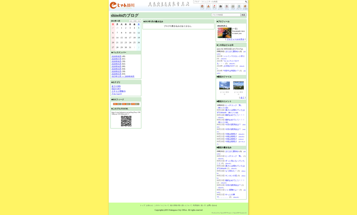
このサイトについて (161, 205)
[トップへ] (128, 5)
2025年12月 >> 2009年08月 (123, 76)
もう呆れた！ (231, 171)
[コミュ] (227, 6)
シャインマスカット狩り (234, 56)
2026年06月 (116, 61)
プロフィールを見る (235, 39)
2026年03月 (116, 69)
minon (241, 139)
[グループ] (239, 6)
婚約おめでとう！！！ (235, 115)
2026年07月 (116, 59)
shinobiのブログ (125, 15)
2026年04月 (116, 66)
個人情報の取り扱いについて (181, 205)
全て (242, 98)
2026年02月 (116, 71)
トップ (142, 205)
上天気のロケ (229, 66)
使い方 (203, 205)
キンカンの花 (231, 176)
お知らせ (149, 205)
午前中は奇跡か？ (231, 71)
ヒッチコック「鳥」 (234, 105)
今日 (135, 21)
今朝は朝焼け (231, 134)
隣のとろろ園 (223, 108)
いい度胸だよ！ (232, 190)
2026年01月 (116, 74)
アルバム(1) (117, 94)
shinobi (223, 58)
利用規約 (196, 205)
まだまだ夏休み (232, 51)
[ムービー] (221, 6)
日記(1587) (116, 89)
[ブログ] (233, 6)
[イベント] (208, 6)
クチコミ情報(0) (119, 91)
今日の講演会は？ (233, 124)
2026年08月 (116, 56)
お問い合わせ (212, 205)
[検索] (246, 2)
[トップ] (202, 6)
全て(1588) (116, 86)
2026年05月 (116, 64)
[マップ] (214, 6)
